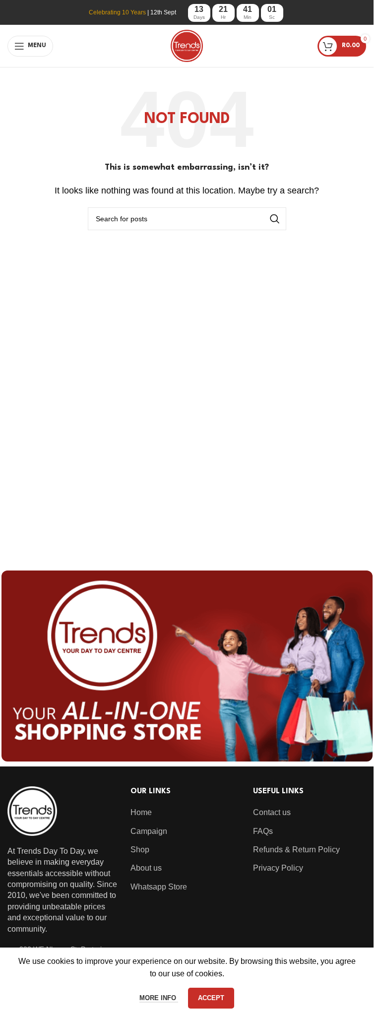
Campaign (148, 831)
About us (146, 868)
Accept (211, 998)
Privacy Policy (278, 868)
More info (158, 998)
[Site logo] (187, 45)
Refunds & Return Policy (296, 849)
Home (141, 812)
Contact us (272, 812)
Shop (139, 849)
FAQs (263, 831)
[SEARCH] (274, 218)
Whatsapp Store (158, 887)
